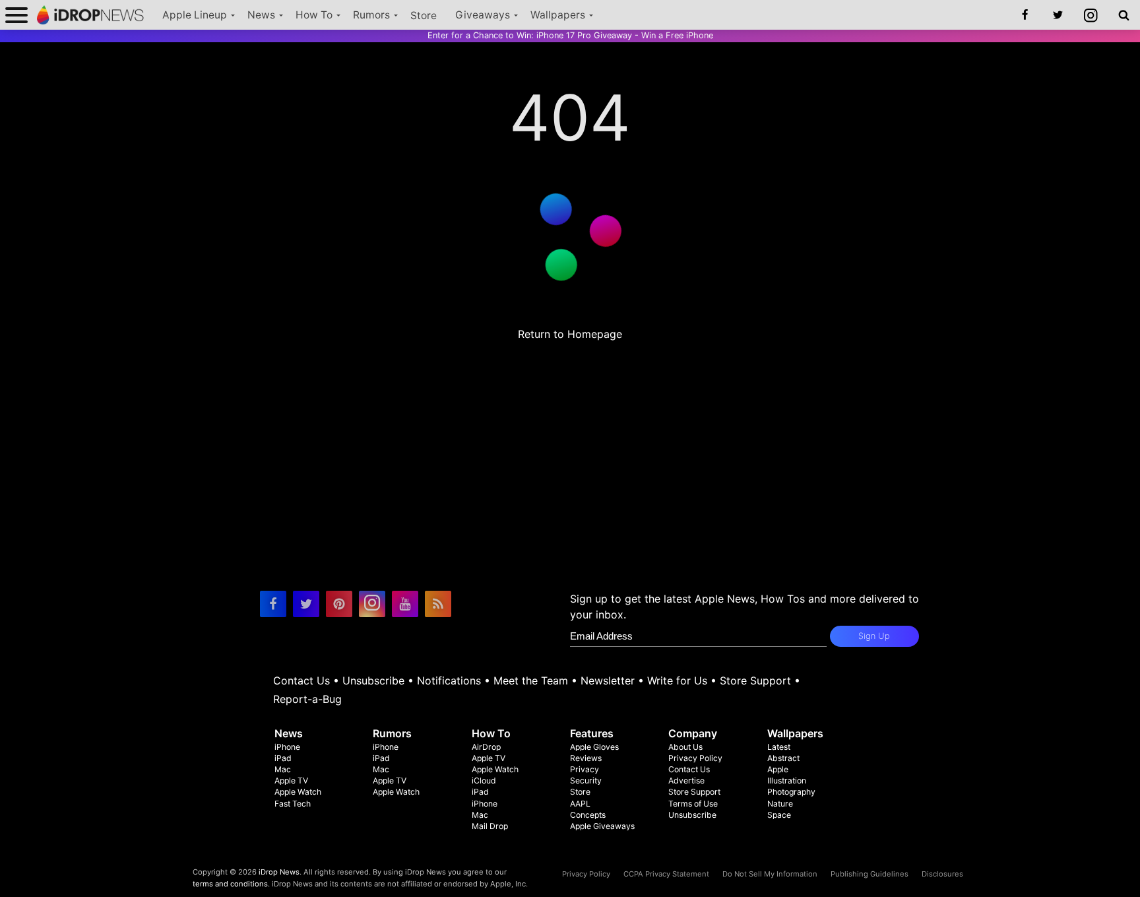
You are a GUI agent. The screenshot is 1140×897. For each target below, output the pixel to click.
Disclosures (942, 874)
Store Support (755, 680)
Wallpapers (557, 15)
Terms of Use (693, 804)
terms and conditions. (231, 883)
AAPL (580, 804)
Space (779, 815)
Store (423, 15)
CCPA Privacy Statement (666, 874)
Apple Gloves (594, 747)
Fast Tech (292, 804)
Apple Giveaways (602, 826)
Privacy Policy (695, 758)
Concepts (588, 815)
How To (314, 15)
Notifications (449, 680)
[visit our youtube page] (405, 604)
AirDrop (486, 747)
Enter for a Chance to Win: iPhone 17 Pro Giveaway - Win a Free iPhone (570, 35)
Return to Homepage (570, 334)
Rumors (371, 15)
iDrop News (279, 872)
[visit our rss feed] (438, 604)
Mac (282, 769)
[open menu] (16, 15)
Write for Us (677, 680)
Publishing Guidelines (869, 874)
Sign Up (874, 636)
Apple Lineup (194, 15)
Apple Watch (297, 792)
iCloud (484, 780)
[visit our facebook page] (273, 604)
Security (586, 780)
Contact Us (301, 680)
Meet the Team (530, 680)
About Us (685, 747)
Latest (778, 747)
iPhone (287, 747)
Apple (777, 769)
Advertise (686, 780)
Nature (780, 804)
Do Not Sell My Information (769, 874)
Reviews (586, 758)
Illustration (786, 780)
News (261, 15)
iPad (283, 758)
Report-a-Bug (307, 699)
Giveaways (482, 15)
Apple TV (291, 780)
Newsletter (608, 680)
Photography (791, 792)
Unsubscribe (373, 680)
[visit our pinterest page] (339, 604)
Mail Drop (490, 826)
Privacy (584, 769)
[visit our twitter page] (306, 604)
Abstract (783, 758)
